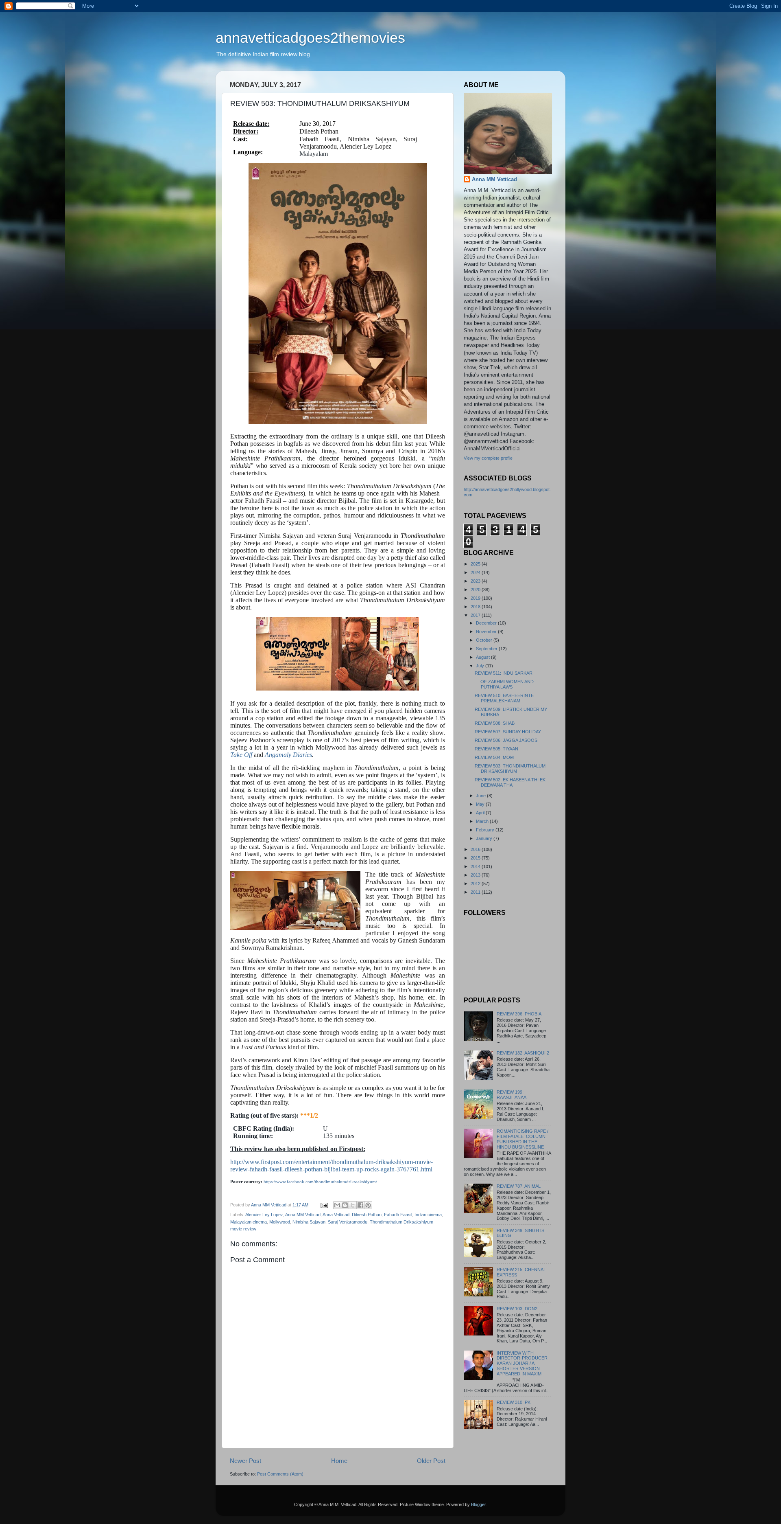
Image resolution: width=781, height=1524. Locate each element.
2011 (476, 892)
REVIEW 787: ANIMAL (519, 1186)
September (487, 648)
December (487, 623)
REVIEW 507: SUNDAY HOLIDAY (508, 731)
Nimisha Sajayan (308, 1221)
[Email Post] (324, 1204)
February (485, 829)
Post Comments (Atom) (280, 1473)
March (483, 821)
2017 (476, 615)
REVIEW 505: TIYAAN (496, 748)
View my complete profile (488, 458)
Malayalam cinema (248, 1221)
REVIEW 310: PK (513, 1402)
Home (339, 1460)
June (481, 795)
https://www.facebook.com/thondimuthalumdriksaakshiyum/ (320, 1182)
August (483, 657)
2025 (476, 563)
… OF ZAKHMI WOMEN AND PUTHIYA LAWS (504, 684)
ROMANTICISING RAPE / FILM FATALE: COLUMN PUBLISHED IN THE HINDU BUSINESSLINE (522, 1139)
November (487, 631)
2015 (476, 857)
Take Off (241, 754)
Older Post (431, 1460)
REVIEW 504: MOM (494, 757)
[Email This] (337, 1205)
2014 (476, 866)
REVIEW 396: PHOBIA (519, 1013)
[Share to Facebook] (360, 1205)
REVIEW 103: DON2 (517, 1308)
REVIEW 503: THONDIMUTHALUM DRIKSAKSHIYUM (510, 768)
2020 (476, 589)
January (484, 838)
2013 (476, 875)
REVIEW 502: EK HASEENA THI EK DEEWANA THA (510, 782)
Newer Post (245, 1460)
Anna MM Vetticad (303, 1214)
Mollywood (279, 1221)
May (481, 804)
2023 (476, 581)
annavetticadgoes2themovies (310, 37)
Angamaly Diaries (288, 754)
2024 (476, 572)
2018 (476, 606)
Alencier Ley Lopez (264, 1214)
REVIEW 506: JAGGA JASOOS (506, 740)
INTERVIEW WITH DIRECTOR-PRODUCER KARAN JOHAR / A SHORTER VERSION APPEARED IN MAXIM (522, 1364)
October (484, 640)
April (481, 812)
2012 (476, 883)
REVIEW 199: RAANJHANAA (511, 1095)
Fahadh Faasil (398, 1214)
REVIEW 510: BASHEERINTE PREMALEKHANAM (504, 698)
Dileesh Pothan (367, 1214)
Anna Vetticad (336, 1214)
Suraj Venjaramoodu (347, 1221)
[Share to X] (353, 1205)
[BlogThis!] (345, 1205)
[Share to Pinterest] (368, 1205)
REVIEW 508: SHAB (495, 723)
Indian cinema (428, 1214)
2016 (476, 849)
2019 (476, 598)
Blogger (478, 1504)
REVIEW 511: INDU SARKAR (503, 673)
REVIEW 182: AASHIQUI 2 (523, 1052)
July (480, 665)
